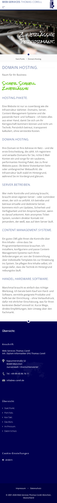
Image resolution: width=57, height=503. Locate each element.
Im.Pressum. (10, 426)
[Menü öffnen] (4, 7)
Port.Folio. (8, 412)
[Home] (52, 4)
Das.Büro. (8, 421)
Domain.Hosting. (35, 59)
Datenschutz (35, 488)
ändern (9, 459)
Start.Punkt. (20, 59)
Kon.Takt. (8, 417)
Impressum (21, 488)
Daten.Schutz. (10, 431)
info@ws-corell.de (15, 380)
